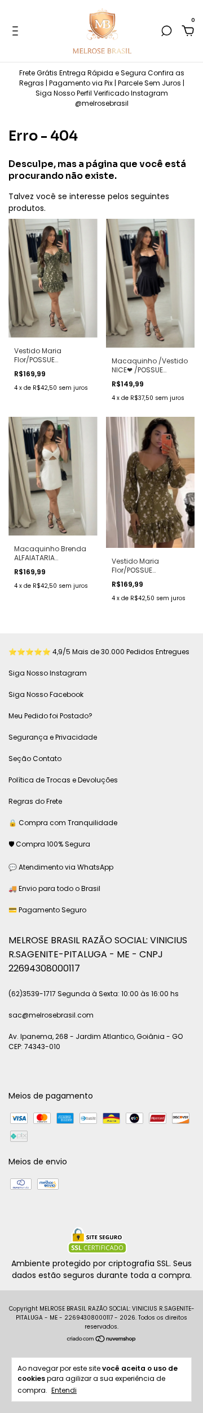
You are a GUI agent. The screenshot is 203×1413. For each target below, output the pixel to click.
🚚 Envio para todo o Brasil (54, 888)
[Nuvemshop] (102, 1340)
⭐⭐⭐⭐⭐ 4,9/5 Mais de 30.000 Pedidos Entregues (98, 651)
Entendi (64, 1389)
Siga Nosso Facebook (45, 694)
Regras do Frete (35, 801)
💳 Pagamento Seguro (47, 910)
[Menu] (17, 31)
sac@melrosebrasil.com (51, 1015)
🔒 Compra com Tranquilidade (62, 822)
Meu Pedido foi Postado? (50, 716)
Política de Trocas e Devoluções (63, 780)
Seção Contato (34, 758)
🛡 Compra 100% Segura (49, 844)
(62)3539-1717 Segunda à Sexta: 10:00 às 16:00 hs (93, 993)
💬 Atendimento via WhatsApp (60, 867)
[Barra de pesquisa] (166, 31)
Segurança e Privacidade (52, 737)
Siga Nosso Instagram (47, 673)
